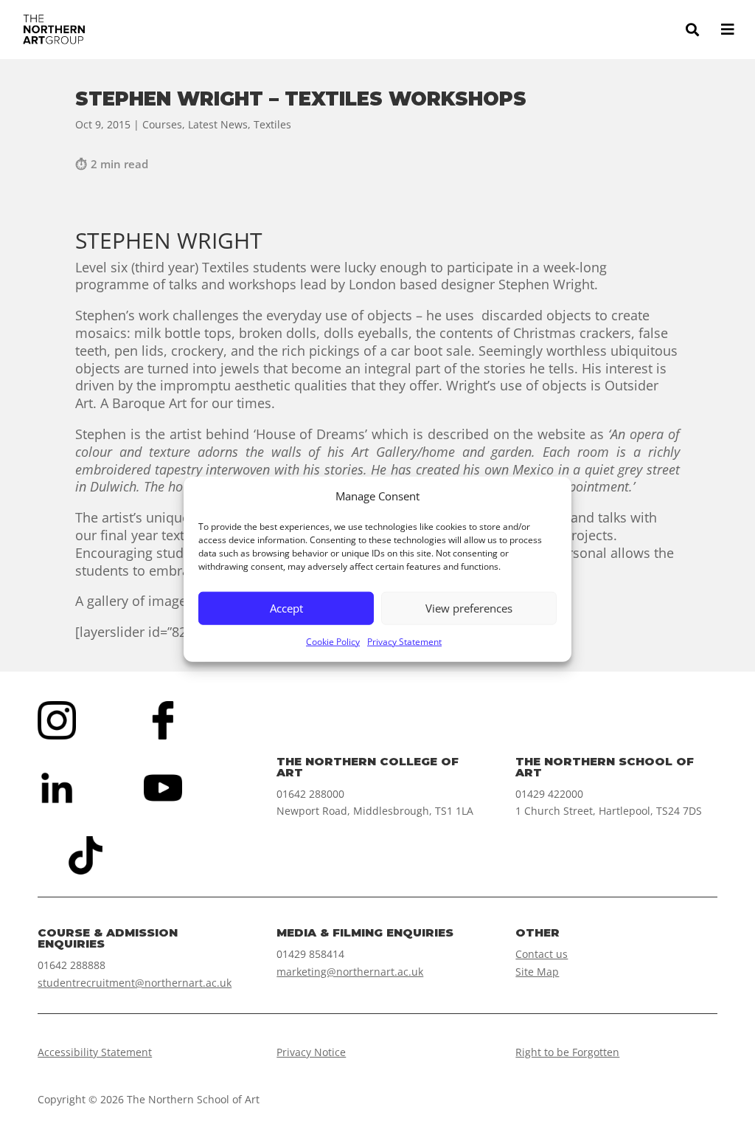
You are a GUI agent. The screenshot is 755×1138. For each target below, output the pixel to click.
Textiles (272, 124)
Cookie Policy (333, 641)
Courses (162, 124)
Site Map (537, 972)
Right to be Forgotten (567, 1052)
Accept (286, 608)
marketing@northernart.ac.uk (349, 972)
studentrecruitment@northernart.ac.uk (135, 983)
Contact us (541, 954)
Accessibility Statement (95, 1052)
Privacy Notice (311, 1052)
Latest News (218, 124)
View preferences (468, 608)
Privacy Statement (404, 641)
